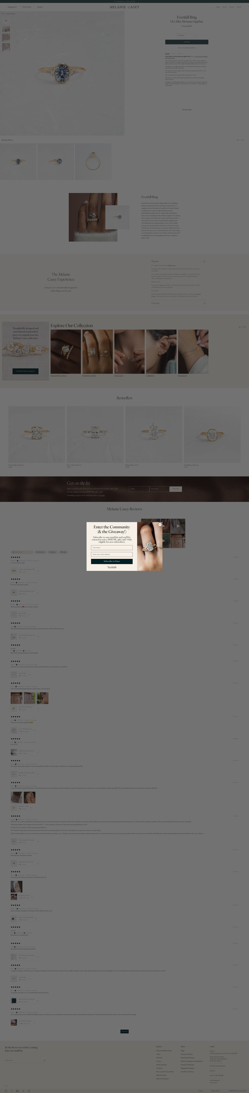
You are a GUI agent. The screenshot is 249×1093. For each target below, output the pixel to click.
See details (112, 567)
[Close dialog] (160, 524)
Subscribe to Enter (112, 561)
